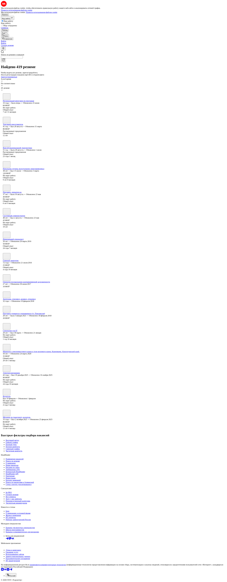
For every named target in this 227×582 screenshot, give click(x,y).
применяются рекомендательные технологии (48, 565)
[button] (3, 41)
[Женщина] (6, 96)
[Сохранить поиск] (3, 60)
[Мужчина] (6, 120)
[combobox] (12, 57)
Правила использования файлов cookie (41, 12)
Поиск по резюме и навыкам (12, 55)
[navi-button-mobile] (3, 48)
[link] (5, 35)
